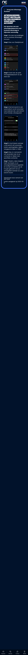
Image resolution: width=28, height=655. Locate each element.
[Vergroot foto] (14, 58)
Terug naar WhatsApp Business (12, 10)
